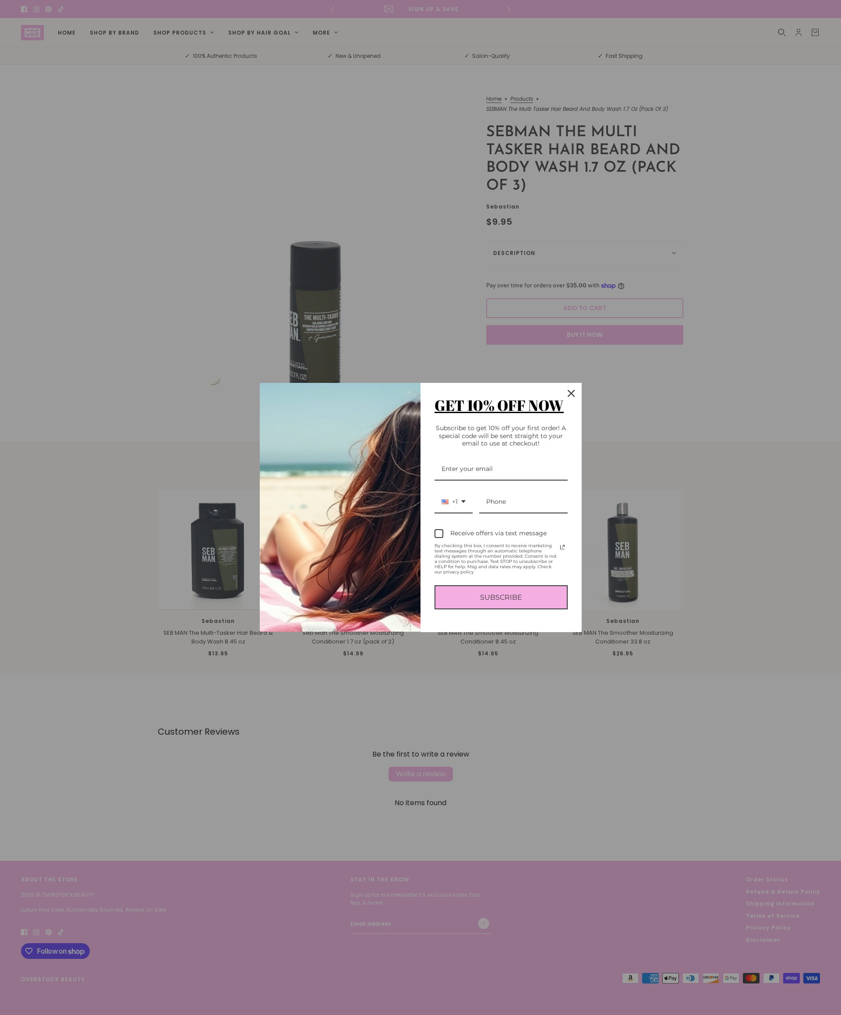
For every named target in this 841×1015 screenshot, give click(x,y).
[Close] (571, 393)
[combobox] (454, 502)
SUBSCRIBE (501, 597)
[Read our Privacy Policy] (562, 547)
